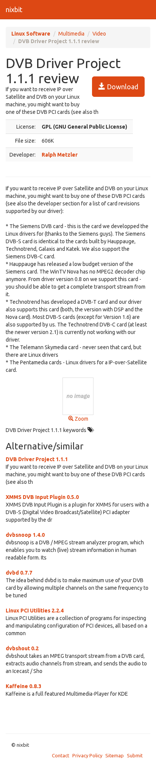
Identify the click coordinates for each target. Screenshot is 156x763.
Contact (60, 755)
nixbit (14, 9)
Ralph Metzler (60, 155)
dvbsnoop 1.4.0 (25, 535)
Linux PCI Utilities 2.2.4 (35, 611)
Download (121, 86)
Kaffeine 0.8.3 (23, 686)
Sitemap (114, 755)
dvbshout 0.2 (22, 648)
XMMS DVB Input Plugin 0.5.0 (42, 497)
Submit (135, 755)
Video (99, 34)
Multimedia (71, 34)
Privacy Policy (87, 755)
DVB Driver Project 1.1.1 (37, 459)
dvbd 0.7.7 (19, 573)
